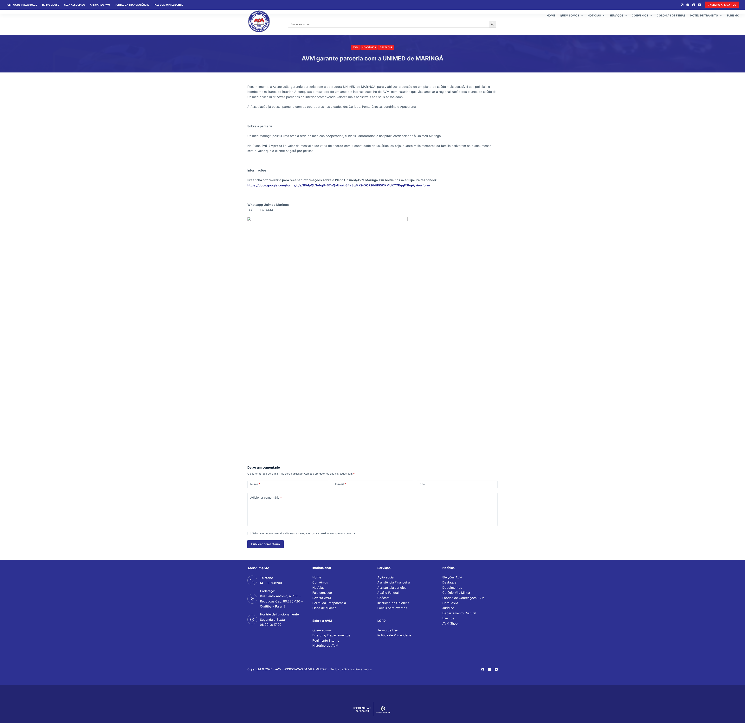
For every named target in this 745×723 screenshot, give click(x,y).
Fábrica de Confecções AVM (463, 598)
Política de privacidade (21, 4)
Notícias (594, 15)
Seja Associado (74, 4)
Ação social (385, 577)
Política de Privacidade (394, 635)
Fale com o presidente (168, 4)
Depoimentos (452, 587)
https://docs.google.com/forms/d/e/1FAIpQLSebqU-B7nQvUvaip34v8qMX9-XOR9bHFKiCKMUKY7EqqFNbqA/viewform (338, 185)
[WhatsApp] (682, 4)
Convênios (640, 15)
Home (551, 15)
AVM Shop (450, 623)
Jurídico (448, 608)
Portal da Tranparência (329, 603)
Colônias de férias (671, 15)
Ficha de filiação (324, 608)
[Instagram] (693, 4)
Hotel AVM (450, 603)
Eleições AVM (452, 577)
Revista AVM (321, 598)
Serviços (616, 15)
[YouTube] (699, 4)
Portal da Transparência (132, 4)
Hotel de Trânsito (704, 15)
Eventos (448, 618)
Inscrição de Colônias (393, 603)
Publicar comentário (265, 544)
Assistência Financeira (393, 582)
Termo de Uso (50, 4)
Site (422, 484)
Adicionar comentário (266, 497)
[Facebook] (687, 4)
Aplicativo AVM (100, 4)
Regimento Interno (325, 640)
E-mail (340, 484)
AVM (355, 47)
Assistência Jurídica (391, 587)
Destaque (386, 47)
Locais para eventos (392, 608)
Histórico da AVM (325, 645)
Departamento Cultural (459, 613)
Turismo (733, 15)
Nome (255, 484)
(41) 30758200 (271, 583)
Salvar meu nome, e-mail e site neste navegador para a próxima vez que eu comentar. (304, 533)
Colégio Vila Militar (456, 593)
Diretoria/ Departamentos (331, 635)
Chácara (383, 598)
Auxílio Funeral (388, 593)
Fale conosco (322, 593)
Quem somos (569, 15)
